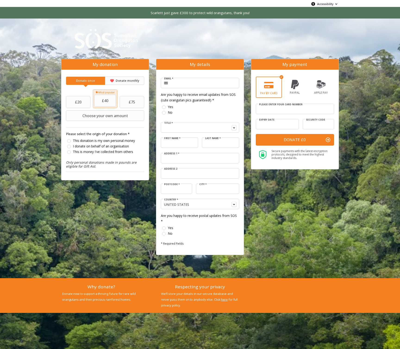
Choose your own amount (105, 115)
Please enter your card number (281, 104)
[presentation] (85, 81)
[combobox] (200, 127)
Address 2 (170, 168)
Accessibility (325, 4)
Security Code (315, 119)
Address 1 (171, 153)
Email (168, 78)
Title (168, 123)
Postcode (172, 184)
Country (171, 199)
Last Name (213, 138)
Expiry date (267, 119)
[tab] (85, 81)
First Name (172, 138)
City (202, 184)
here (224, 299)
